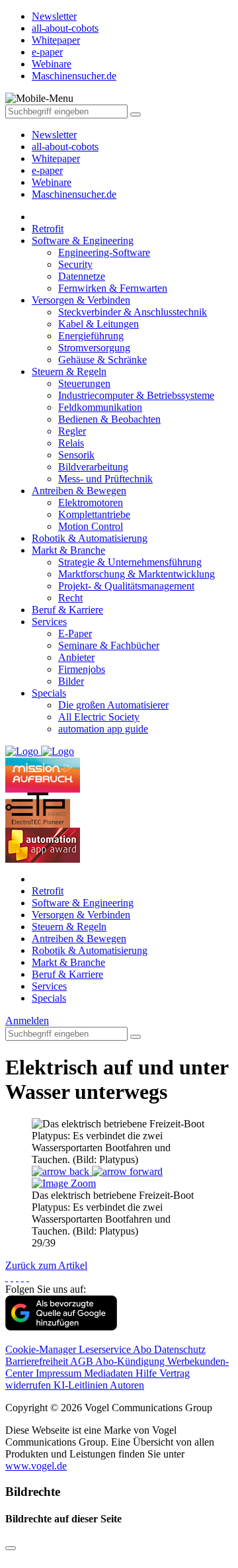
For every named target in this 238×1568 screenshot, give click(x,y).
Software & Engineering (83, 240)
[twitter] (12, 1277)
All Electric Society (98, 716)
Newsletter (54, 134)
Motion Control (90, 526)
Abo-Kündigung (131, 1361)
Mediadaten (110, 1373)
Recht (70, 597)
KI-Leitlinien (82, 1385)
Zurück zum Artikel (46, 1265)
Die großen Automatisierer (113, 705)
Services (49, 621)
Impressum (60, 1373)
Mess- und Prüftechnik (105, 478)
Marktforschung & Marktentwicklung (136, 574)
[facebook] (6, 1277)
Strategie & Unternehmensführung (130, 562)
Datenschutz (180, 1349)
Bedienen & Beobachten (109, 419)
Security (75, 264)
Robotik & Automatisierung (89, 538)
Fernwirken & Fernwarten (112, 288)
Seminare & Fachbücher (108, 645)
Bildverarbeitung (93, 466)
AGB (82, 1361)
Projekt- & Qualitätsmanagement (126, 585)
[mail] (27, 1277)
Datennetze (81, 276)
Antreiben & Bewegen (79, 490)
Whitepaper (56, 158)
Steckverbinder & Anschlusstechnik (132, 312)
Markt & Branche (68, 550)
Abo (143, 1349)
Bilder (71, 681)
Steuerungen (84, 383)
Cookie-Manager (42, 1349)
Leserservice (106, 1349)
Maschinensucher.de (74, 194)
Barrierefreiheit (37, 1361)
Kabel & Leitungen (98, 323)
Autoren (127, 1385)
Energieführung (91, 335)
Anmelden (27, 1020)
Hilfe (147, 1373)
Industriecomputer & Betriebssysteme (136, 395)
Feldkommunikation (100, 407)
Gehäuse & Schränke (102, 359)
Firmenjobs (81, 669)
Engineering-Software (104, 252)
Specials (49, 693)
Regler (72, 431)
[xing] (17, 1277)
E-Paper (75, 633)
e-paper (47, 170)
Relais (71, 443)
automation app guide (103, 728)
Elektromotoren (90, 502)
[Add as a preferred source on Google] (61, 1326)
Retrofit (47, 228)
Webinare (51, 182)
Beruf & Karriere (67, 609)
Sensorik (76, 454)
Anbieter (76, 657)
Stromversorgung (94, 347)
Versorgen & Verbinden (81, 300)
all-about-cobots (65, 146)
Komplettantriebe (94, 514)
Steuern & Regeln (69, 371)
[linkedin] (22, 1277)
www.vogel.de (36, 1465)
